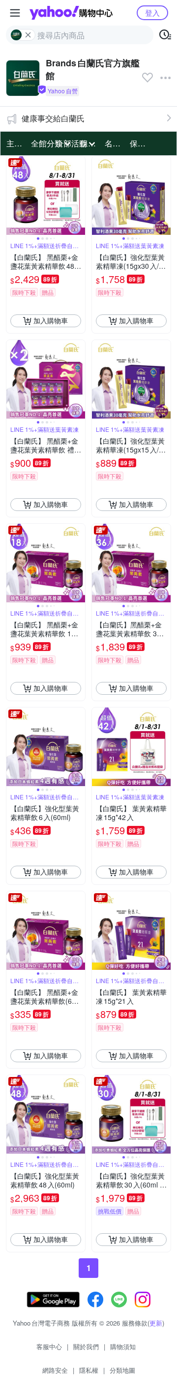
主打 (14, 143)
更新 (155, 1323)
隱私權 (88, 1370)
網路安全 (55, 1370)
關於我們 (86, 1346)
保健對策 (139, 143)
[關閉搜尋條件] (28, 34)
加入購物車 (50, 320)
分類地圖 (122, 1370)
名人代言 (114, 143)
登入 (152, 12)
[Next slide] (78, 195)
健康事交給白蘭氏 (53, 118)
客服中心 (49, 1346)
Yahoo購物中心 (71, 13)
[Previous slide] (12, 195)
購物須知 (123, 1346)
